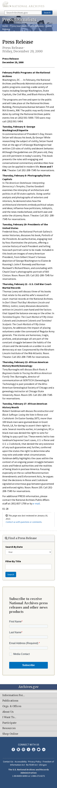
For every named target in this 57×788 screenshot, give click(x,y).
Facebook (13, 749)
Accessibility (21, 761)
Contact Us (8, 761)
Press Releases (36, 26)
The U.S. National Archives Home (23, 5)
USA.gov (43, 764)
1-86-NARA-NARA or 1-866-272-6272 (28, 775)
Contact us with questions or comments (24, 522)
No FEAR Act (32, 764)
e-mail (36, 503)
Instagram (23, 749)
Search (47, 12)
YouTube (33, 749)
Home (5, 26)
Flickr (44, 749)
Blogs (39, 749)
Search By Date (14, 546)
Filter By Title (13, 561)
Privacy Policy (34, 761)
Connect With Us (28, 744)
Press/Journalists (18, 26)
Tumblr (28, 749)
